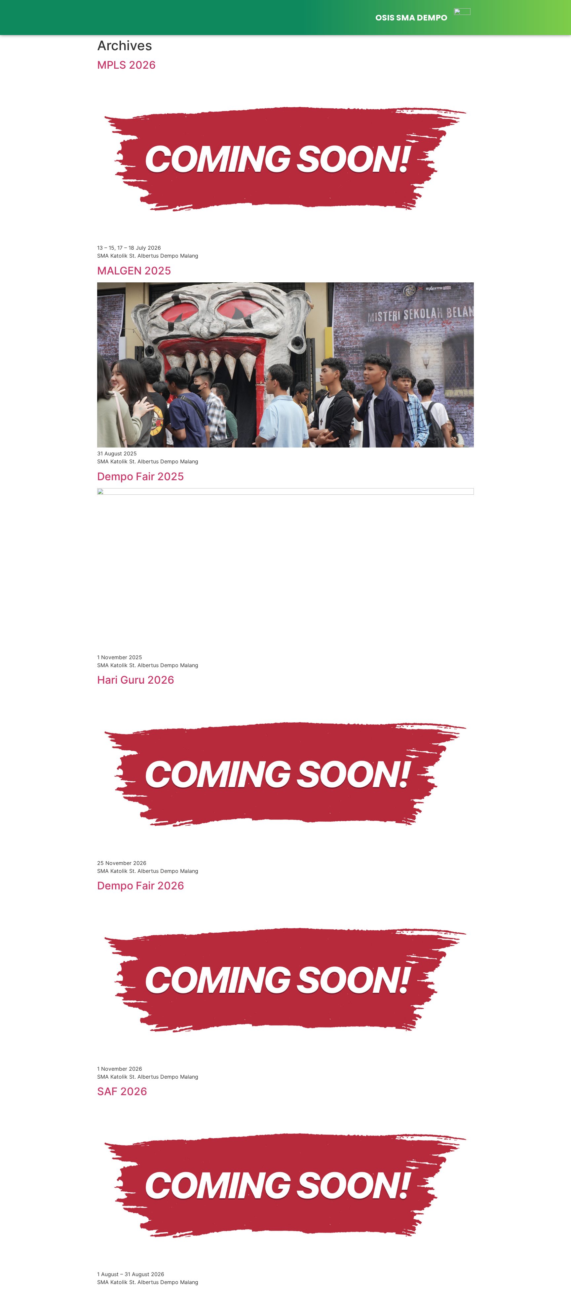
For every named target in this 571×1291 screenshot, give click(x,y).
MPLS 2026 (126, 64)
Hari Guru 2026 (135, 679)
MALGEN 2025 (134, 270)
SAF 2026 (122, 1091)
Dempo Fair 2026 (140, 885)
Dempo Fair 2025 (140, 476)
